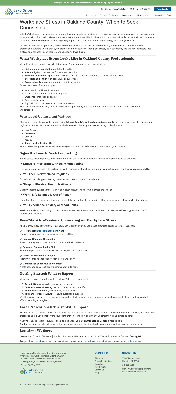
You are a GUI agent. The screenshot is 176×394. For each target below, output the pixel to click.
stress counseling (71, 341)
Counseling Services (108, 15)
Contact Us (159, 15)
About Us (89, 15)
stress (58, 341)
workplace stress (132, 341)
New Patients (142, 15)
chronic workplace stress (41, 341)
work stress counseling (111, 341)
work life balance (89, 341)
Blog (169, 15)
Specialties (126, 15)
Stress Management (47, 231)
